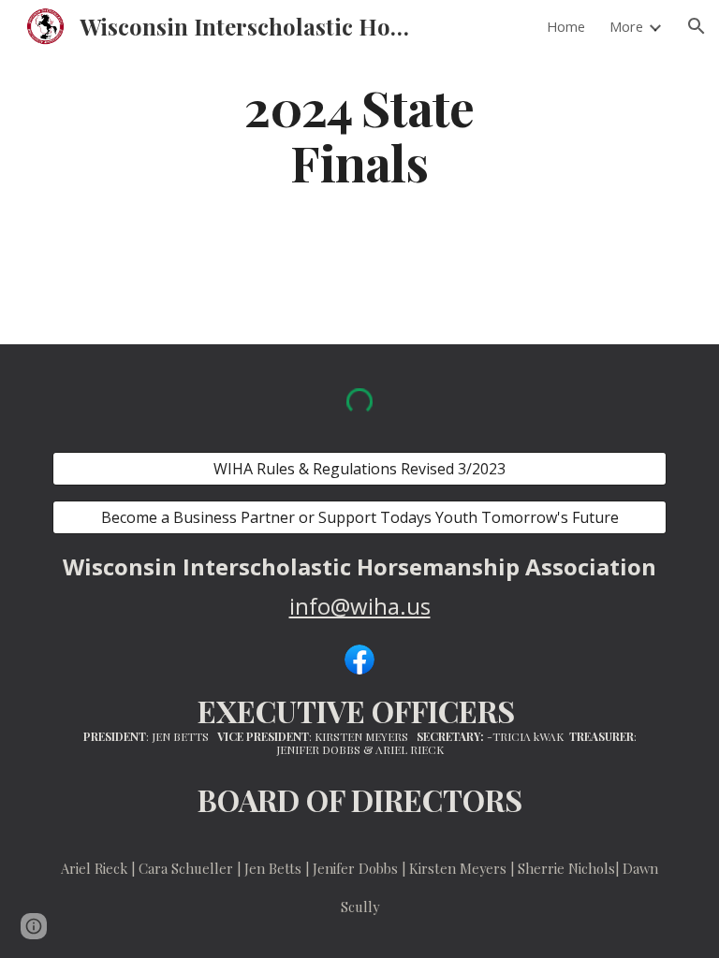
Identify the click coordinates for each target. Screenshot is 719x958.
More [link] (626, 26)
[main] (359, 134)
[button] (696, 26)
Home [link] (566, 26)
